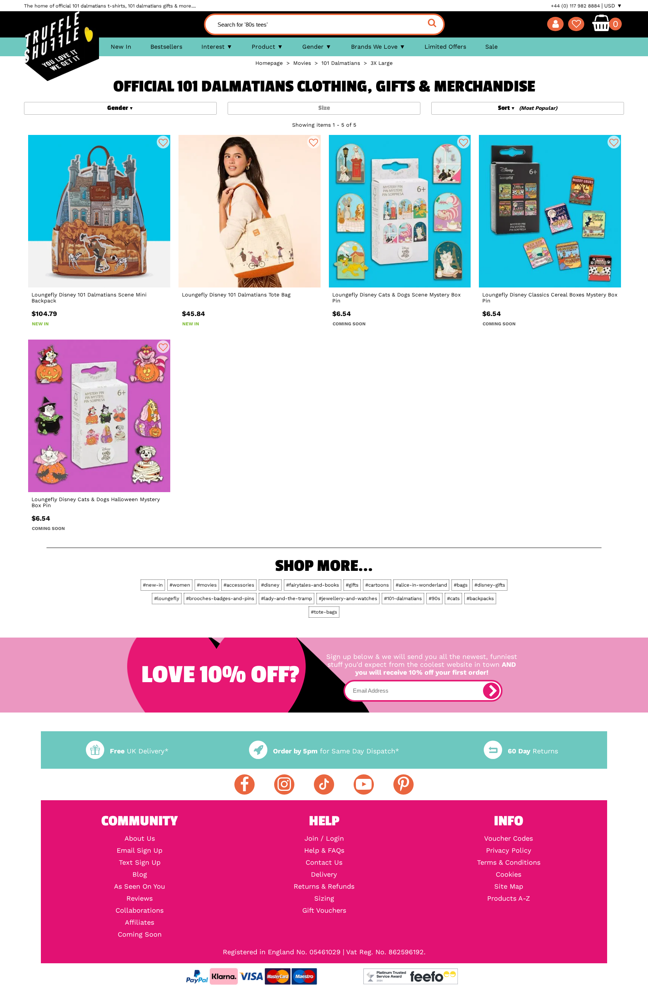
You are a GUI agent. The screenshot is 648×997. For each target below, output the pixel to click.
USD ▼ (613, 5)
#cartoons (377, 585)
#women (180, 585)
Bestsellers (166, 46)
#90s (434, 598)
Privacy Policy (508, 850)
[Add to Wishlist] (163, 142)
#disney (270, 585)
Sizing (324, 898)
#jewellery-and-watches (348, 598)
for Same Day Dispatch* (336, 751)
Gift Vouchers (324, 910)
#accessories (239, 585)
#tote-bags (324, 612)
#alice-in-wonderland (421, 585)
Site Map (508, 886)
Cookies (508, 874)
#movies (207, 585)
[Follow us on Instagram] (284, 784)
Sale (491, 46)
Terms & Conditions (508, 862)
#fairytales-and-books (312, 585)
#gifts (352, 585)
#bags (461, 585)
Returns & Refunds (324, 886)
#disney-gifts (489, 585)
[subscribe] (491, 691)
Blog (139, 874)
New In (121, 46)
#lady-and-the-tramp (286, 598)
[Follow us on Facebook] (244, 784)
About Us (139, 838)
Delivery (324, 874)
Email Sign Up (139, 850)
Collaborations (140, 910)
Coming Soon (140, 934)
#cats (453, 598)
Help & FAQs (324, 850)
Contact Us (324, 862)
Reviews (139, 898)
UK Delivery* (139, 751)
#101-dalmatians (403, 598)
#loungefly (166, 598)
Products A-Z (508, 898)
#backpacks (480, 598)
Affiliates (139, 922)
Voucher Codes (508, 838)
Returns (533, 751)
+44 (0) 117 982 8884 (575, 6)
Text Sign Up (139, 862)
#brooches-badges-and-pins (220, 598)
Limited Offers (445, 46)
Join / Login (324, 838)
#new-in (153, 585)
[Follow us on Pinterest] (403, 784)
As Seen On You (139, 886)
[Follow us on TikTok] (324, 784)
